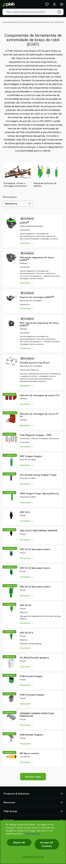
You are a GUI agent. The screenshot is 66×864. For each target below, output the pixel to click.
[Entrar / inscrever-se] (54, 4)
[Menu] (61, 4)
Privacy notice (32, 833)
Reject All (19, 842)
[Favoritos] (47, 4)
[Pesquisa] (59, 12)
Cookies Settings (33, 856)
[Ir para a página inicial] (8, 4)
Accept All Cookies (46, 844)
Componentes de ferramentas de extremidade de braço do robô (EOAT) (33, 22)
